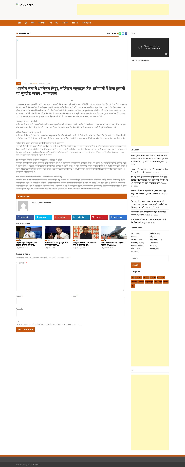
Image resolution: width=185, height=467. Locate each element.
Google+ (61, 217)
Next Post (111, 33)
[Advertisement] (123, 9)
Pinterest (99, 217)
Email (75, 296)
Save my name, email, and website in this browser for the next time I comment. (48, 324)
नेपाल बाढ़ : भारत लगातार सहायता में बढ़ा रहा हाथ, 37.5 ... (113, 243)
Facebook (24, 217)
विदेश (32, 22)
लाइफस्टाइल (86, 22)
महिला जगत (153, 239)
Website (19, 309)
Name (19, 296)
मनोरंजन (65, 22)
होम (19, 22)
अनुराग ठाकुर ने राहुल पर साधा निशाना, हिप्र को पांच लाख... (26, 243)
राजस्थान (41, 22)
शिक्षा (132, 251)
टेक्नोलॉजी (153, 233)
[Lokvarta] (25, 4)
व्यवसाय (152, 248)
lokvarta (36, 464)
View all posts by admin (42, 202)
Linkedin (80, 217)
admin (34, 83)
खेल (56, 22)
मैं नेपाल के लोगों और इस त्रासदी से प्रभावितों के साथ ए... (56, 243)
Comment (21, 263)
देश (26, 22)
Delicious (118, 217)
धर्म (151, 236)
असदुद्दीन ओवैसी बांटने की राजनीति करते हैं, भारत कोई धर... (84, 243)
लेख (50, 22)
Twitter (42, 217)
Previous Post (25, 33)
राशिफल (75, 22)
